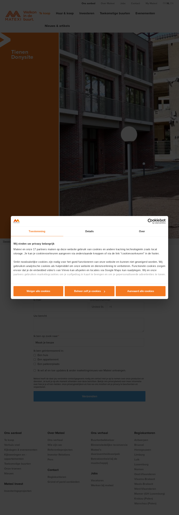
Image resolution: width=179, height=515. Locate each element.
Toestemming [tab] (37, 231)
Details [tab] (89, 231)
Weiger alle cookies (38, 291)
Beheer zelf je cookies (87, 291)
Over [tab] (142, 231)
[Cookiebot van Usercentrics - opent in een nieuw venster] (150, 221)
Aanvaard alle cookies (140, 291)
